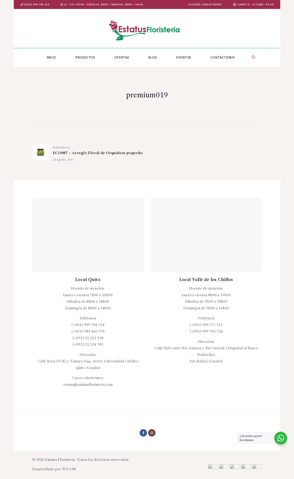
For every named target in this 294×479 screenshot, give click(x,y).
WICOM (69, 469)
